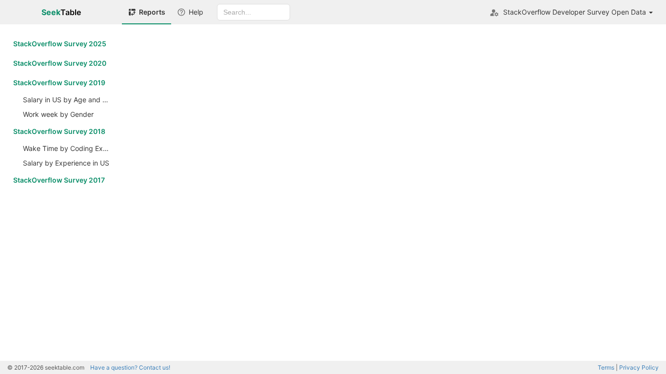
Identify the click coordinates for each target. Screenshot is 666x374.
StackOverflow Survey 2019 (59, 82)
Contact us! (130, 367)
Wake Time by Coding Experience (69, 148)
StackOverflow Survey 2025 (59, 43)
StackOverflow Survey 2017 (59, 180)
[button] (571, 12)
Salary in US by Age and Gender (69, 99)
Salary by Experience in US (66, 163)
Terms (606, 367)
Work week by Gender (58, 114)
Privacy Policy (639, 367)
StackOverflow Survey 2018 (59, 131)
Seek (61, 12)
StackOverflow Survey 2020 (59, 63)
